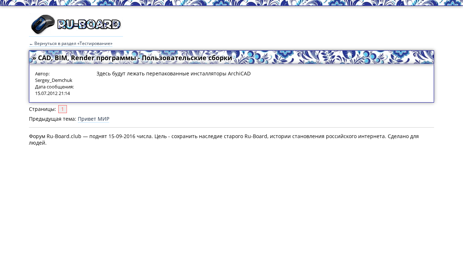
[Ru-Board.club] (76, 33)
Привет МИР (93, 118)
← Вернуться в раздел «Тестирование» (70, 43)
